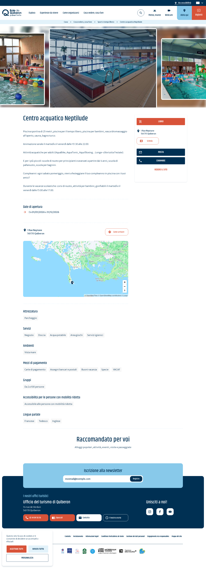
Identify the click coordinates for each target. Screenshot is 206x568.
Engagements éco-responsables (158, 536)
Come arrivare (118, 232)
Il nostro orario (115, 518)
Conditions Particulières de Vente (112, 536)
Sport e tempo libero (106, 22)
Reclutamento (78, 536)
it (197, 3)
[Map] (75, 269)
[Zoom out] (125, 286)
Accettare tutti (16, 549)
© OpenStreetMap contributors (109, 295)
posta (161, 152)
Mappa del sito (177, 536)
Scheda (150, 141)
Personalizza (27, 558)
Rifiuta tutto (38, 549)
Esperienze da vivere (49, 13)
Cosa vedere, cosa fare (94, 13)
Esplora (32, 13)
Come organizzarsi (71, 13)
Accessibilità (182, 3)
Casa (66, 22)
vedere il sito (160, 170)
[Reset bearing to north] (125, 290)
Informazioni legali (92, 536)
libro (161, 121)
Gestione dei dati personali (135, 536)
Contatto (86, 517)
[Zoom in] (125, 282)
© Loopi (124, 295)
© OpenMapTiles (91, 295)
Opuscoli (59, 517)
